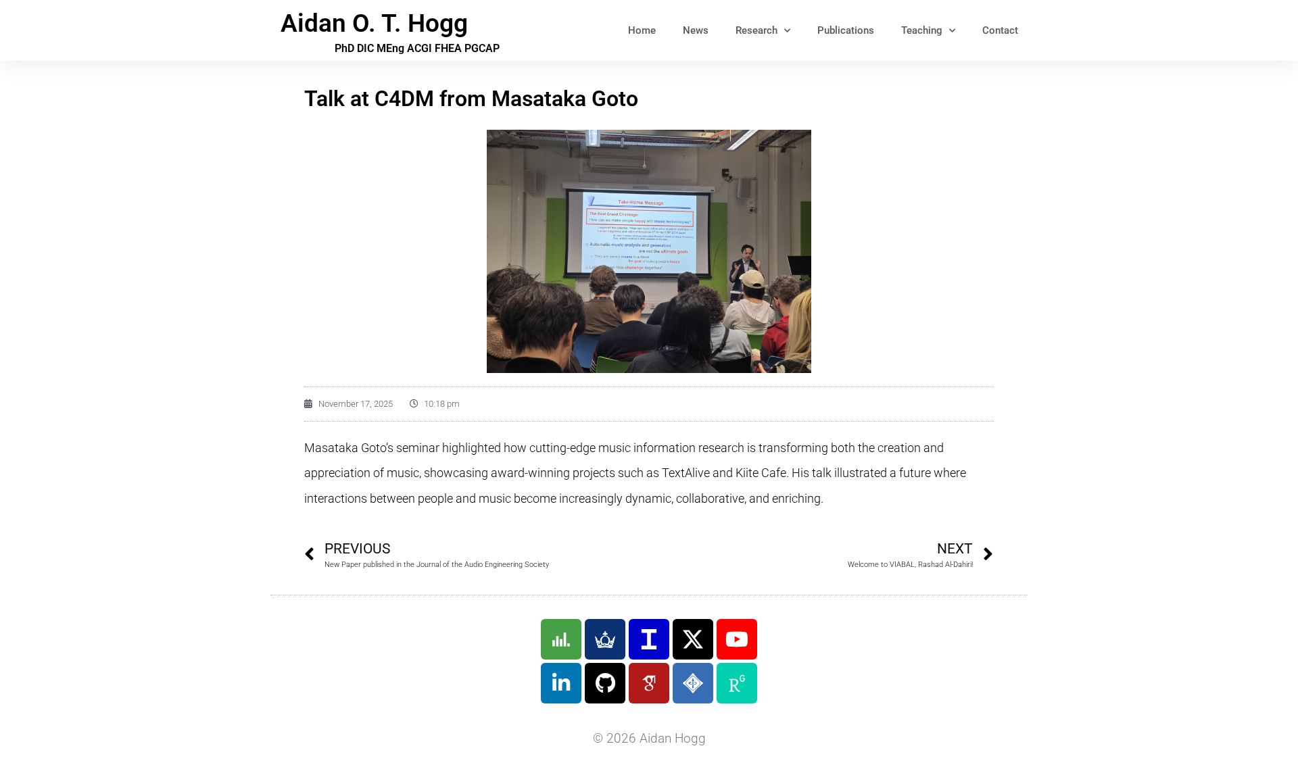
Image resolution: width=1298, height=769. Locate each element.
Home (642, 30)
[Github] (605, 683)
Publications (845, 30)
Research (756, 30)
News (695, 30)
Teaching (921, 30)
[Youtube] (737, 639)
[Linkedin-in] (561, 683)
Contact (1000, 30)
